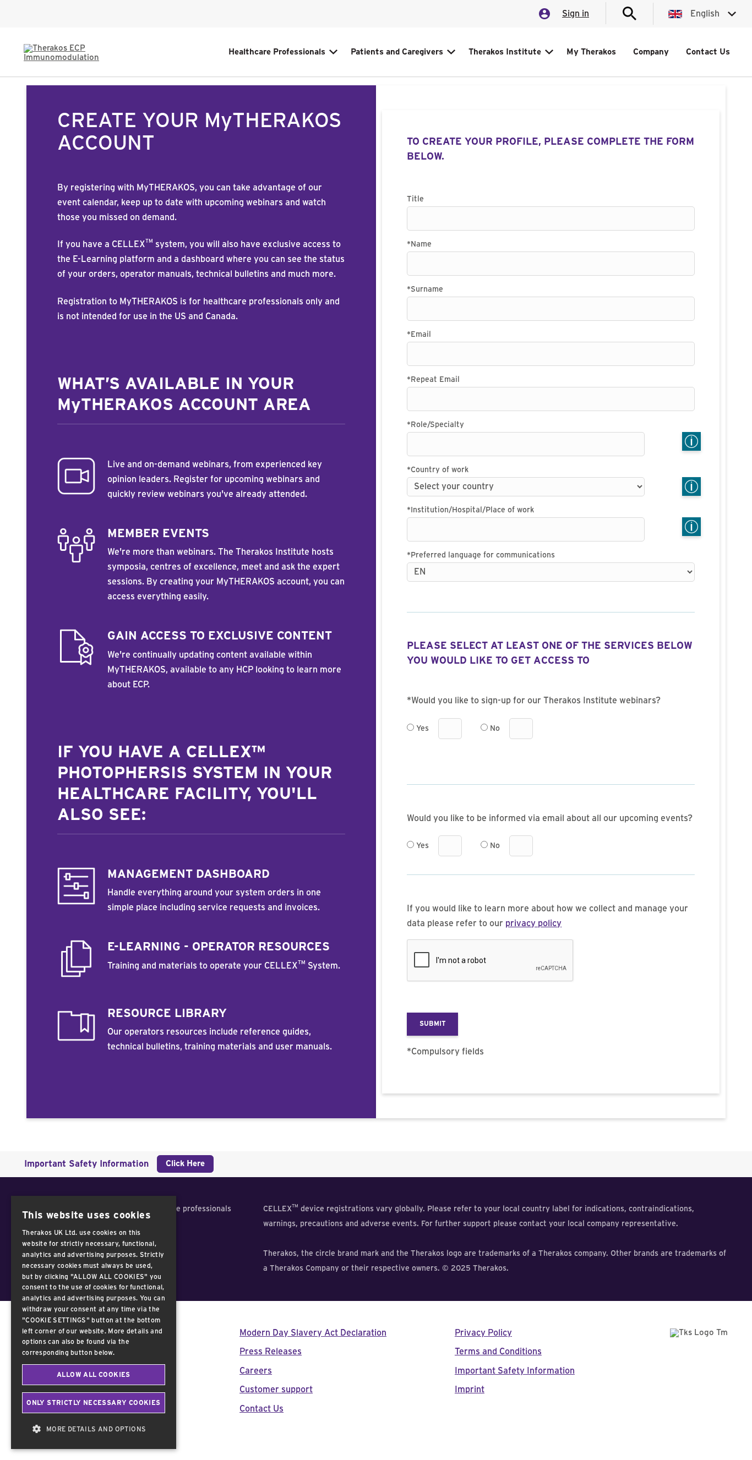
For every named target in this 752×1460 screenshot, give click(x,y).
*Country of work (437, 470)
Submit (432, 1023)
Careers (255, 1370)
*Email (419, 334)
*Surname (425, 289)
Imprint (469, 1389)
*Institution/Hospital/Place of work (470, 510)
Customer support (276, 1389)
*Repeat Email (433, 380)
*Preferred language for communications (481, 555)
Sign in (575, 13)
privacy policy (533, 923)
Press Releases (270, 1351)
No (495, 728)
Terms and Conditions (498, 1351)
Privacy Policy (483, 1332)
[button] (93, 1429)
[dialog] (93, 1322)
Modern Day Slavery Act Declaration (312, 1332)
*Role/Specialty (435, 425)
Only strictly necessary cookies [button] (93, 1402)
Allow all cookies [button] (93, 1374)
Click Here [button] (185, 1164)
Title (415, 199)
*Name (419, 244)
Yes (422, 728)
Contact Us (261, 1408)
